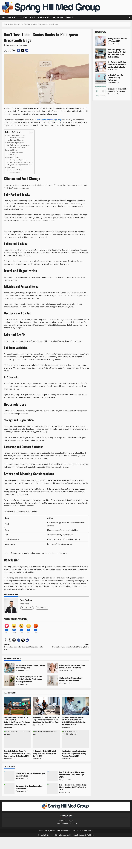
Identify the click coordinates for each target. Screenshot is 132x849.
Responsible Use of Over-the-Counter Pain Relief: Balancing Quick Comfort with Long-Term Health (9, 680)
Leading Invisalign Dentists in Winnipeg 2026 (100, 41)
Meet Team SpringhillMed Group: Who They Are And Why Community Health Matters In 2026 (100, 53)
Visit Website (27, 608)
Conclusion (10, 167)
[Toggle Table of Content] (30, 132)
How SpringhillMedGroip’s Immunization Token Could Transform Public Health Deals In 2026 (100, 66)
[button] (5, 50)
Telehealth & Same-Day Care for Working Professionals (100, 78)
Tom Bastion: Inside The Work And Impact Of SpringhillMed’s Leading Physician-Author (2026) (74, 753)
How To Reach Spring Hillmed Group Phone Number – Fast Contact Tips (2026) (52, 776)
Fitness (32, 17)
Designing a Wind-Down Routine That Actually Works (9, 788)
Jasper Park (8, 727)
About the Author (16, 170)
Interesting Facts (44, 17)
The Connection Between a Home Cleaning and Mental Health (52, 680)
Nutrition (24, 17)
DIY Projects (14, 155)
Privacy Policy (50, 830)
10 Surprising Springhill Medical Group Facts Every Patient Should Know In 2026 (44, 753)
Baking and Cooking (16, 140)
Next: (70, 645)
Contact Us (69, 17)
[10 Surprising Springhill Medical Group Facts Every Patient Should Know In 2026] (46, 739)
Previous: (23, 646)
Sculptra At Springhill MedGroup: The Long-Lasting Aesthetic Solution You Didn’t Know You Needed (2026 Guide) (46, 719)
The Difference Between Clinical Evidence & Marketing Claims (9, 668)
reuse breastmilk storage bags (49, 119)
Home (4, 17)
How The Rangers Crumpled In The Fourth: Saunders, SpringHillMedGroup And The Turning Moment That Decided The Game (17, 721)
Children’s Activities (16, 152)
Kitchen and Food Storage (15, 135)
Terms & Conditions (63, 830)
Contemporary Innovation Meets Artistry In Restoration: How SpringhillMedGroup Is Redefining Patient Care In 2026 (74, 721)
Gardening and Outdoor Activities (21, 162)
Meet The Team (58, 17)
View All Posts (42, 608)
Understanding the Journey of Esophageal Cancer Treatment (9, 776)
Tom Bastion (11, 45)
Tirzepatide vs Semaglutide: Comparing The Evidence (100, 91)
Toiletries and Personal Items (19, 145)
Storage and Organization (18, 160)
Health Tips (12, 17)
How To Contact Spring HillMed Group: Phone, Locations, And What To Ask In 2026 (52, 788)
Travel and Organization (15, 143)
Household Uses (12, 157)
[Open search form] (129, 17)
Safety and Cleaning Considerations (19, 165)
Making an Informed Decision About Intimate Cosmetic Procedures (52, 668)
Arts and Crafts (11, 150)
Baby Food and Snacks (17, 138)
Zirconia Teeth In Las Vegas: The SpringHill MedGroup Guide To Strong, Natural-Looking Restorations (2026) (17, 753)
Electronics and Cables (17, 147)
